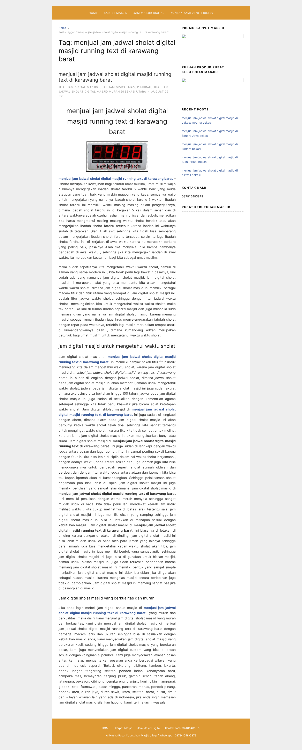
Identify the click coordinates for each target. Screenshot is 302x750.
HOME (93, 12)
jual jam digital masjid (78, 87)
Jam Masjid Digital (149, 12)
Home (62, 27)
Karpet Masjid (115, 12)
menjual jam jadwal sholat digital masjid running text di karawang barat (115, 77)
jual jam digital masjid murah (125, 87)
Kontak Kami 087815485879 (192, 12)
